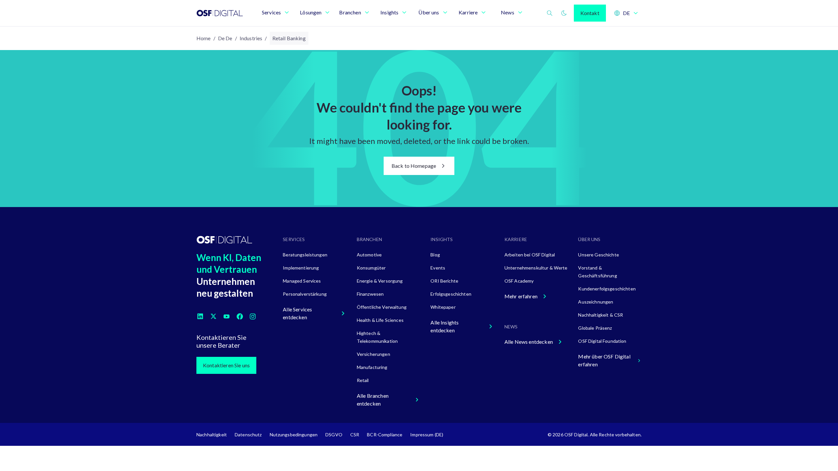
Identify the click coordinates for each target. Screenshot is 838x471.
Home (203, 38)
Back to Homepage (414, 166)
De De (225, 38)
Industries (251, 38)
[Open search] (549, 13)
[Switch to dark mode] (564, 13)
